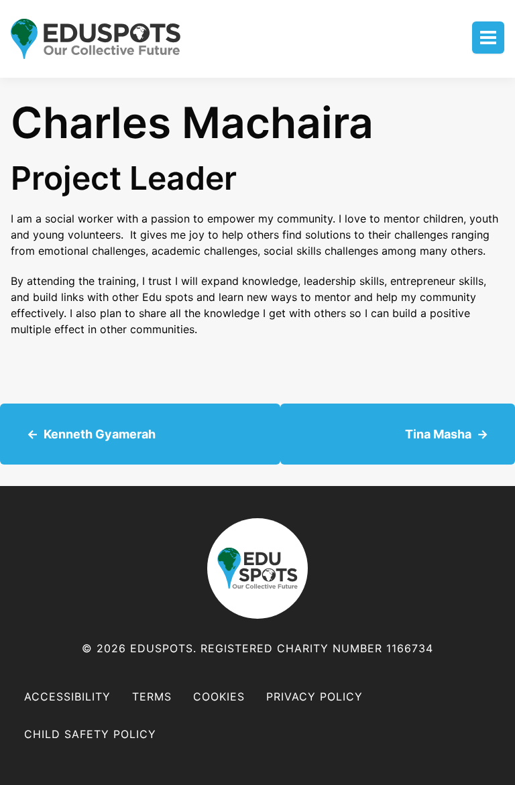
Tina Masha (438, 434)
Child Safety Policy (90, 734)
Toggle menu (488, 37)
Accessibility (67, 696)
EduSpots (257, 568)
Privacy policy (314, 696)
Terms (152, 696)
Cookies (219, 696)
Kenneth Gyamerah (100, 434)
